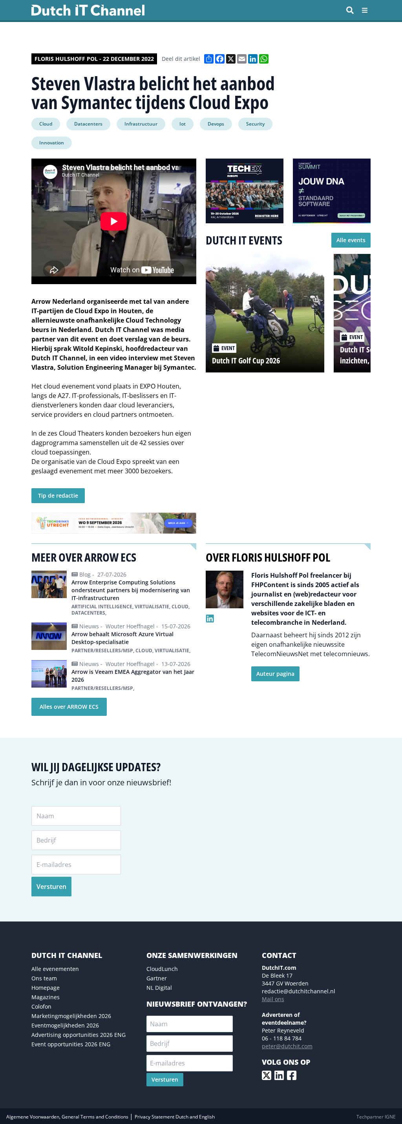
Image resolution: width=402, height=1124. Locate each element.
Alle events (350, 240)
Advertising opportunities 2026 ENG (78, 1034)
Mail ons (273, 999)
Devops (216, 123)
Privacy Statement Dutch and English (175, 1116)
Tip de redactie (58, 495)
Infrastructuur (140, 123)
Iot (182, 123)
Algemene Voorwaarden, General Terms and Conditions (68, 1116)
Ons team (44, 978)
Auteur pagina (275, 673)
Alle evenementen (55, 969)
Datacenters (88, 123)
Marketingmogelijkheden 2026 (71, 1016)
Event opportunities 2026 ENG (70, 1044)
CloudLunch (162, 969)
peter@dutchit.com (287, 1046)
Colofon (41, 1006)
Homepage (45, 987)
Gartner (156, 978)
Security (255, 123)
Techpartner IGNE (376, 1116)
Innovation (51, 142)
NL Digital (159, 987)
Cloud (45, 123)
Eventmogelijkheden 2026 (65, 1025)
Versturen (51, 886)
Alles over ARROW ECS (69, 706)
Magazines (45, 997)
